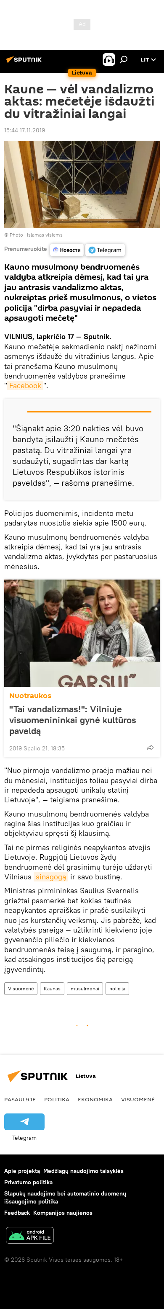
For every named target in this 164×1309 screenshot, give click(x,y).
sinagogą (51, 876)
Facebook (25, 385)
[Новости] (67, 250)
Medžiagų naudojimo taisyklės (83, 1171)
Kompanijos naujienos (63, 1212)
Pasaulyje (20, 1099)
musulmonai (85, 988)
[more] (150, 747)
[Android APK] (29, 1236)
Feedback (17, 1212)
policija (117, 988)
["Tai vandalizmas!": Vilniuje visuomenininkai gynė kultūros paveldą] (82, 633)
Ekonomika (95, 1099)
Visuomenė (21, 988)
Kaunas (52, 988)
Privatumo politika (28, 1182)
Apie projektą (22, 1171)
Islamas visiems (45, 235)
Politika (56, 1099)
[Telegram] (105, 250)
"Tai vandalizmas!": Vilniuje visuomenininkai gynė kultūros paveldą (72, 719)
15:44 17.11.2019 (24, 130)
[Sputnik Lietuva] (25, 63)
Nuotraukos (30, 696)
